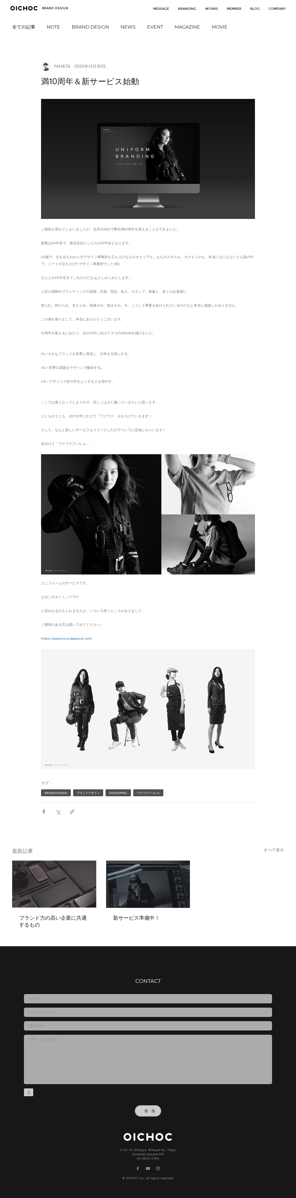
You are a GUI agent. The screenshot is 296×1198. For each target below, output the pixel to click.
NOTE (53, 27)
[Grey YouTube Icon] (147, 1168)
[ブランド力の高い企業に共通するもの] (54, 884)
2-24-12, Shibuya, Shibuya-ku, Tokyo (148, 1150)
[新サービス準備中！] (148, 884)
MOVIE (219, 27)
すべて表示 (274, 850)
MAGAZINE (187, 27)
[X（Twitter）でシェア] (58, 811)
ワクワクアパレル (148, 793)
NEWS (128, 27)
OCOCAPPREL (118, 793)
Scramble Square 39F (148, 1154)
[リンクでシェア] (72, 811)
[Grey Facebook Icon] (137, 1168)
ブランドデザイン (88, 793)
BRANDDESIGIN (56, 793)
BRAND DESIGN (90, 27)
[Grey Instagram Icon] (158, 1168)
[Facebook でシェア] (44, 811)
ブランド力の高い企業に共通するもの (53, 921)
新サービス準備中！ (136, 918)
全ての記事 (23, 27)
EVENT (155, 27)
